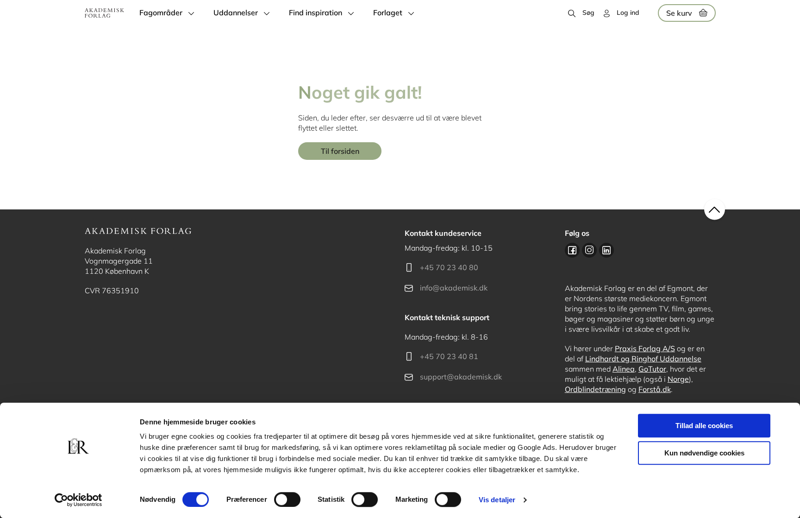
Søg (588, 12)
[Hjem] (104, 13)
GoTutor (652, 368)
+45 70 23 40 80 (449, 267)
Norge (678, 379)
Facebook (572, 250)
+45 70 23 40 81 (449, 356)
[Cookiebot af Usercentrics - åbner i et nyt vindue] (78, 500)
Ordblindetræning (595, 389)
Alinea (623, 368)
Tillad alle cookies (704, 426)
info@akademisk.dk (454, 287)
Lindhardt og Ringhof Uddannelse (643, 358)
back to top (714, 209)
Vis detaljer (497, 500)
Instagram (589, 250)
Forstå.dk (654, 389)
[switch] (287, 499)
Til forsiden (340, 151)
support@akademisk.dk (461, 376)
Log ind (628, 12)
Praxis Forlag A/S (645, 348)
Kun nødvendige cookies (704, 453)
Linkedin (606, 250)
